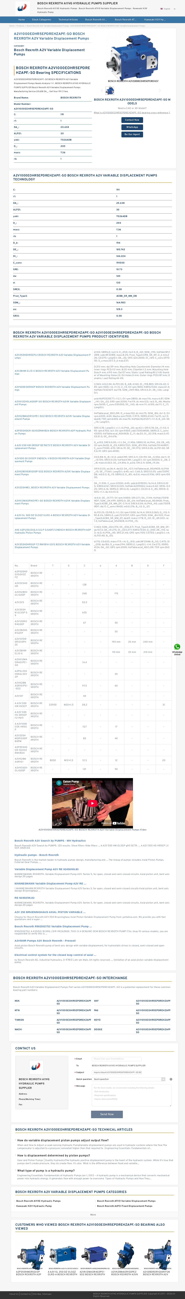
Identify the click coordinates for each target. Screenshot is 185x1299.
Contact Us (25, 1294)
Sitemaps (46, 1294)
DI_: (15, 256)
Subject (79, 1072)
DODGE (98, 1029)
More (93, 1214)
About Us (13, 1294)
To (77, 1066)
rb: (15, 159)
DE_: (15, 249)
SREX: (16, 289)
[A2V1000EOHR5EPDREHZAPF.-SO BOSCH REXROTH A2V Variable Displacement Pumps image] (132, 57)
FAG (96, 1010)
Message (80, 1086)
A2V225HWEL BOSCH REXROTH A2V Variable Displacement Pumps (52, 487)
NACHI (18, 1029)
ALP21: (18, 133)
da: (15, 276)
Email (78, 1059)
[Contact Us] (177, 649)
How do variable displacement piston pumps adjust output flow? (63, 1140)
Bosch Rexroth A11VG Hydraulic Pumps (98, 19)
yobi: (17, 140)
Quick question (84, 1079)
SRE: (15, 269)
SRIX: (16, 316)
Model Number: (22, 104)
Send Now (107, 1114)
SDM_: (16, 302)
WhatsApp (132, 127)
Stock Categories (41, 19)
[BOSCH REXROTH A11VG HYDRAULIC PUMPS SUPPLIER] (22, 7)
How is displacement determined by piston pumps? (53, 1156)
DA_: (16, 127)
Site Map (37, 1294)
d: (14, 282)
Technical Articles (68, 19)
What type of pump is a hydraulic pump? (46, 1171)
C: (15, 114)
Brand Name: (21, 97)
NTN (17, 1010)
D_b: (15, 243)
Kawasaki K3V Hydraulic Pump (157, 19)
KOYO (97, 1020)
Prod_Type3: (20, 296)
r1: (15, 120)
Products (20, 26)
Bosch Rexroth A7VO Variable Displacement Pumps (127, 19)
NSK (17, 1001)
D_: (15, 146)
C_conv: (17, 262)
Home (21, 19)
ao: (15, 309)
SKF (96, 1001)
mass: (17, 152)
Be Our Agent (132, 134)
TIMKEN (19, 1020)
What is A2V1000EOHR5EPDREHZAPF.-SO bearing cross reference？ (132, 112)
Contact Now (132, 120)
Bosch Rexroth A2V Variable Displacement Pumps (48, 26)
